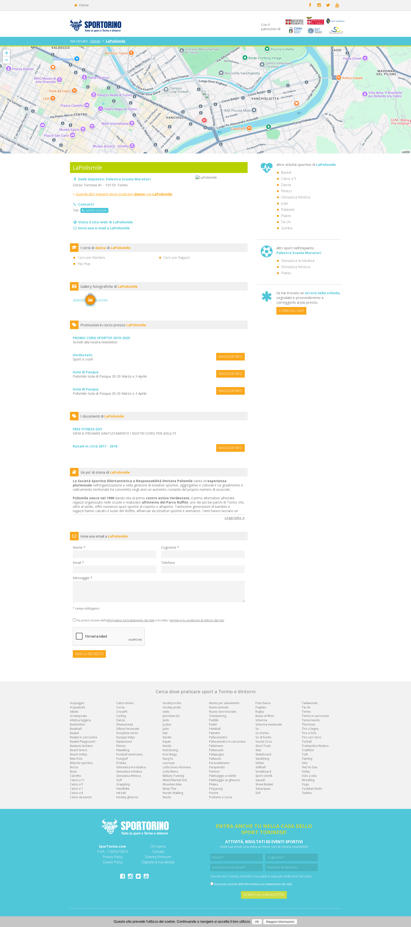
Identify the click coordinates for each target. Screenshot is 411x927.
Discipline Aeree (127, 733)
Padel (213, 724)
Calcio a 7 (76, 789)
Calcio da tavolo (81, 797)
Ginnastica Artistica (295, 197)
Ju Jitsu (167, 724)
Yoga (305, 784)
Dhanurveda (124, 724)
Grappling (123, 784)
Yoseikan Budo (312, 789)
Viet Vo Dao (310, 767)
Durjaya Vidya (125, 737)
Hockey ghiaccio (127, 797)
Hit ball (121, 793)
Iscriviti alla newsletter (263, 895)
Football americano (129, 754)
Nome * (79, 547)
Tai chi (286, 222)
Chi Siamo (158, 846)
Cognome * (170, 547)
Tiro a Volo (309, 733)
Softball (260, 767)
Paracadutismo (219, 763)
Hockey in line (172, 703)
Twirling (307, 759)
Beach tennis (78, 750)
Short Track (263, 746)
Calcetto (75, 776)
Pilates (286, 215)
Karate (167, 737)
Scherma (261, 720)
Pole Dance (263, 703)
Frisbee (121, 763)
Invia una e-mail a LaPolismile (104, 228)
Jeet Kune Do (171, 716)
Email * (78, 562)
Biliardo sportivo (81, 763)
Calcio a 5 (288, 178)
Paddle (214, 720)
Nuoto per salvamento (224, 703)
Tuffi (305, 754)
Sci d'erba (262, 733)
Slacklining (262, 759)
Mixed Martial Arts (175, 780)
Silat (258, 750)
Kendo (167, 746)
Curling (121, 716)
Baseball (76, 729)
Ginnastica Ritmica (128, 776)
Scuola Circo (263, 742)
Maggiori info (230, 356)
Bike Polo (76, 759)
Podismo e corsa (220, 797)
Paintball (215, 729)
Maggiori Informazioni (280, 921)
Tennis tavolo (311, 720)
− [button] (6, 60)
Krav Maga (170, 754)
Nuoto (167, 797)
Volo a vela (309, 776)
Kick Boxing (170, 750)
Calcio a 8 (76, 793)
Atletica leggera (80, 720)
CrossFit (121, 712)
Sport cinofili (263, 776)
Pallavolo (288, 209)
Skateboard (263, 754)
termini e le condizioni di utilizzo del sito (197, 620)
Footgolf (122, 759)
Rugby (259, 712)
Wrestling (308, 780)
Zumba (286, 228)
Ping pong (216, 789)
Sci (257, 729)
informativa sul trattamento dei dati (130, 620)
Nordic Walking (173, 793)
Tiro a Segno (310, 729)
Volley (306, 771)
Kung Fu (168, 759)
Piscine (213, 793)
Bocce (74, 767)
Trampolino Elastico (315, 746)
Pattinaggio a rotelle (222, 776)
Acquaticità (77, 707)
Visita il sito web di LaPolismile (105, 222)
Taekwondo (310, 703)
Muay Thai (169, 789)
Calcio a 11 (77, 780)
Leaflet (406, 151)
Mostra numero (95, 210)
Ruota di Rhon (264, 716)
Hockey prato (172, 707)
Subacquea (262, 789)
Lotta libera (170, 771)
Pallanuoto (216, 750)
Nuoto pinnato (219, 707)
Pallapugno (216, 754)
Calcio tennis (124, 703)
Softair (259, 763)
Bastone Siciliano (81, 746)
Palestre (214, 733)
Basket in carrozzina (83, 737)
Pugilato (260, 707)
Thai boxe (308, 724)
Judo (284, 203)
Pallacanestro (218, 737)
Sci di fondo (263, 737)
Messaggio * (83, 578)
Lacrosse (169, 763)
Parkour (214, 771)
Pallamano (216, 746)
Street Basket (264, 784)
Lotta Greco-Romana (177, 767)
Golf (119, 780)
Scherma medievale (268, 724)
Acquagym (77, 703)
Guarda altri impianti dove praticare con (124, 194)
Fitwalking (122, 750)
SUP (258, 793)
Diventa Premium (158, 857)
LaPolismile (115, 41)
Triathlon (308, 750)
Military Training (173, 776)
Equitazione (124, 742)
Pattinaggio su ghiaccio (224, 780)
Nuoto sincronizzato (222, 712)
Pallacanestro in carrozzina (227, 742)
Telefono (168, 562)
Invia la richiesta (89, 654)
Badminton (77, 724)
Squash (260, 780)
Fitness (286, 191)
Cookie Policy (113, 862)
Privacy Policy (112, 857)
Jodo (166, 720)
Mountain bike (172, 784)
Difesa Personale (127, 729)
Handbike (122, 789)
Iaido (166, 712)
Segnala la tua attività (158, 862)
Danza (95, 41)
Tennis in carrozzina (315, 716)
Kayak (167, 742)
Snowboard (263, 771)
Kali (165, 733)
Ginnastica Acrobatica (297, 260)
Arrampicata (78, 716)
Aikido (74, 712)
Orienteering (217, 716)
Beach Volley (78, 754)
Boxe (73, 771)
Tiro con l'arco (311, 737)
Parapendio (217, 767)
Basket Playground (82, 742)
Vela (305, 763)
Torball (307, 742)
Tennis (306, 712)
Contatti (158, 851)
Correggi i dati (291, 310)
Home (83, 5)
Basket (286, 172)
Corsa (120, 707)
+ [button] (6, 53)
